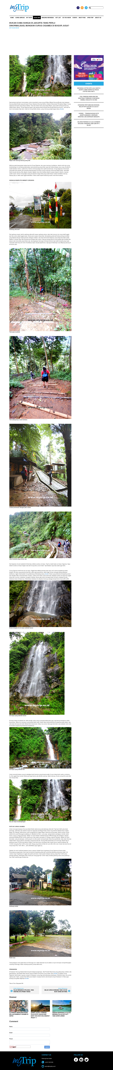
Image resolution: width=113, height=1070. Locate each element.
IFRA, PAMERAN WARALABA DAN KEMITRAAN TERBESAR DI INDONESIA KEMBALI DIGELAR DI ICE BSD (88, 98)
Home (12, 17)
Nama (10, 1026)
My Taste (29, 17)
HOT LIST (58, 17)
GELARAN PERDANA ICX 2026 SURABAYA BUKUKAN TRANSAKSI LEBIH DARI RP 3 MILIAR (88, 123)
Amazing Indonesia (48, 17)
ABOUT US (98, 17)
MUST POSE (82, 17)
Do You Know (66, 17)
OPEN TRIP (90, 17)
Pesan (11, 1039)
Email (10, 1032)
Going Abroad (20, 17)
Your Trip (37, 17)
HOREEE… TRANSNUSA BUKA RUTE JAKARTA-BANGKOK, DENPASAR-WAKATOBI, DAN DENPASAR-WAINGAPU (89, 115)
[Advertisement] (56, 42)
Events (75, 17)
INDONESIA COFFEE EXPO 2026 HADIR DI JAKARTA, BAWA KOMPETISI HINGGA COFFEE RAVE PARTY (88, 89)
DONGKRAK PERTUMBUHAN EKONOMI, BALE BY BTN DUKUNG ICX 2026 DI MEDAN (89, 106)
